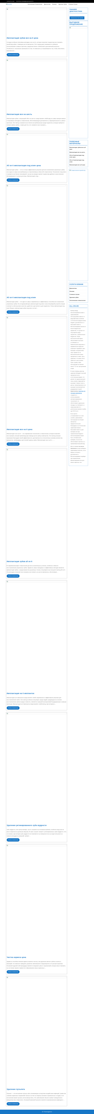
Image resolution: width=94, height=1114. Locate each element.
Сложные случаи (73, 4)
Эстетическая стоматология (35, 4)
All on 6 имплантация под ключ (21, 297)
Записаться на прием (77, 17)
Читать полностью (14, 55)
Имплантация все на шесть (19, 114)
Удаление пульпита (16, 1089)
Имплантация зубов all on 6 (19, 561)
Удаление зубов (62, 4)
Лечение (54, 4)
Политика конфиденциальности (24, 1)
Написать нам (10, 1)
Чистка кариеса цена (16, 957)
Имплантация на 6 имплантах (20, 693)
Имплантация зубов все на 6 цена (22, 38)
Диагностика (47, 4)
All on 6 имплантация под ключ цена (24, 165)
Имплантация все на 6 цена (19, 429)
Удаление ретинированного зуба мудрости (26, 825)
